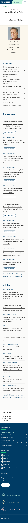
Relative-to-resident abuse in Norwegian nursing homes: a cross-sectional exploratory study (13, 225)
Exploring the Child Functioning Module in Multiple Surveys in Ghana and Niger (14, 142)
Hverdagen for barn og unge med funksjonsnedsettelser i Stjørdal (12, 357)
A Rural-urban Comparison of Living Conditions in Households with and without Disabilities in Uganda (13, 253)
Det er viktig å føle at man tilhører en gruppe (14, 339)
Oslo (15, 52)
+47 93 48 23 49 (14, 41)
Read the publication (9, 132)
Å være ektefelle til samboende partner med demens (12, 263)
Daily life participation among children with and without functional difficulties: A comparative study (14, 308)
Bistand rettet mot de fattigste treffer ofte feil (12, 348)
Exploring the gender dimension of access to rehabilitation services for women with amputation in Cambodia (13, 159)
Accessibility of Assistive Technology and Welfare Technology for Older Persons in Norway (14, 319)
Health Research (17, 49)
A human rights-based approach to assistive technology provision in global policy (13, 241)
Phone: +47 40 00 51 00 (7, 432)
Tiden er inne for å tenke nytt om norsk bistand (12, 380)
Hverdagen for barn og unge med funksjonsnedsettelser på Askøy (12, 329)
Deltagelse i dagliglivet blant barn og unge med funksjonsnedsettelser (14, 389)
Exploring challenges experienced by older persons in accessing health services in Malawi (13, 191)
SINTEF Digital (15, 47)
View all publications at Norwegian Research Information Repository (13, 275)
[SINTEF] (5, 2)
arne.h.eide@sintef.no (14, 44)
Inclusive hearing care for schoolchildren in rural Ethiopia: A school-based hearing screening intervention (13, 295)
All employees (5, 6)
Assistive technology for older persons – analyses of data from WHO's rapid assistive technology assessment (13, 368)
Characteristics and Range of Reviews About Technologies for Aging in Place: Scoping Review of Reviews (13, 208)
